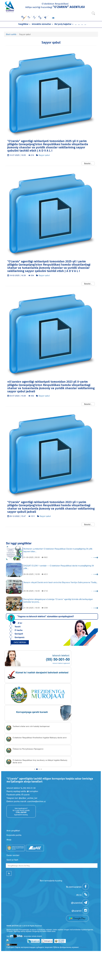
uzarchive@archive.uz (36, 801)
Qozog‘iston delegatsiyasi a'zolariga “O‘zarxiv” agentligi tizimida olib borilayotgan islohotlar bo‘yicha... (58, 600)
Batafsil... (88, 163)
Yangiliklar (23, 24)
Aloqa (9, 839)
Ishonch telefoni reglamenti (61, 663)
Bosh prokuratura (19, 726)
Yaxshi (18, 626)
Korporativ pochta (14, 834)
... (75, 24)
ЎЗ (34, 17)
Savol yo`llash (12, 859)
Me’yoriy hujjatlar (63, 24)
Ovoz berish (20, 642)
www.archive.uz (14, 925)
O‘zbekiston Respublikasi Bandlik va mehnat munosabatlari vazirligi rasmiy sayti (41, 761)
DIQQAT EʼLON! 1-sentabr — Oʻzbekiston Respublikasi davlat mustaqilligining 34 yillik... (59, 567)
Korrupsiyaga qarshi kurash (32, 712)
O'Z (23, 17)
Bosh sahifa (11, 34)
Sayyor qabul (44, 155)
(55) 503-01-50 (29, 787)
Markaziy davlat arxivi (21, 749)
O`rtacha (18, 630)
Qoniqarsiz (19, 637)
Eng (40, 17)
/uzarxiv (26, 794)
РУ (29, 17)
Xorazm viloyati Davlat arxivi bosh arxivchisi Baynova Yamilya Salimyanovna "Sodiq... (61, 582)
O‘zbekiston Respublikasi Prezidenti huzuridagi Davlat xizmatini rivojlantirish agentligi (37, 738)
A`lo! (20, 623)
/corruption (33, 791)
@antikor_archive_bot (28, 797)
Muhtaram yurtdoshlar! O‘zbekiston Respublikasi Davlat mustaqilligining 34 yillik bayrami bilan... (58, 550)
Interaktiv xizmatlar (42, 24)
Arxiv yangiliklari (13, 830)
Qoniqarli (19, 633)
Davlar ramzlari (13, 855)
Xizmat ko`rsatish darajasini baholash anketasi (41, 672)
